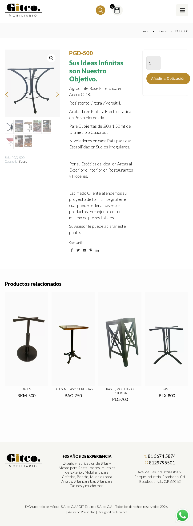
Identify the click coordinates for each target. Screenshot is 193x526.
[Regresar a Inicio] (23, 10)
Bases (162, 31)
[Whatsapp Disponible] (182, 515)
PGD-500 (181, 31)
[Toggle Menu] (182, 10)
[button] (51, 58)
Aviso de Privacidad (81, 512)
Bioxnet (121, 512)
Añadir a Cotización (168, 78)
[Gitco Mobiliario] (23, 465)
